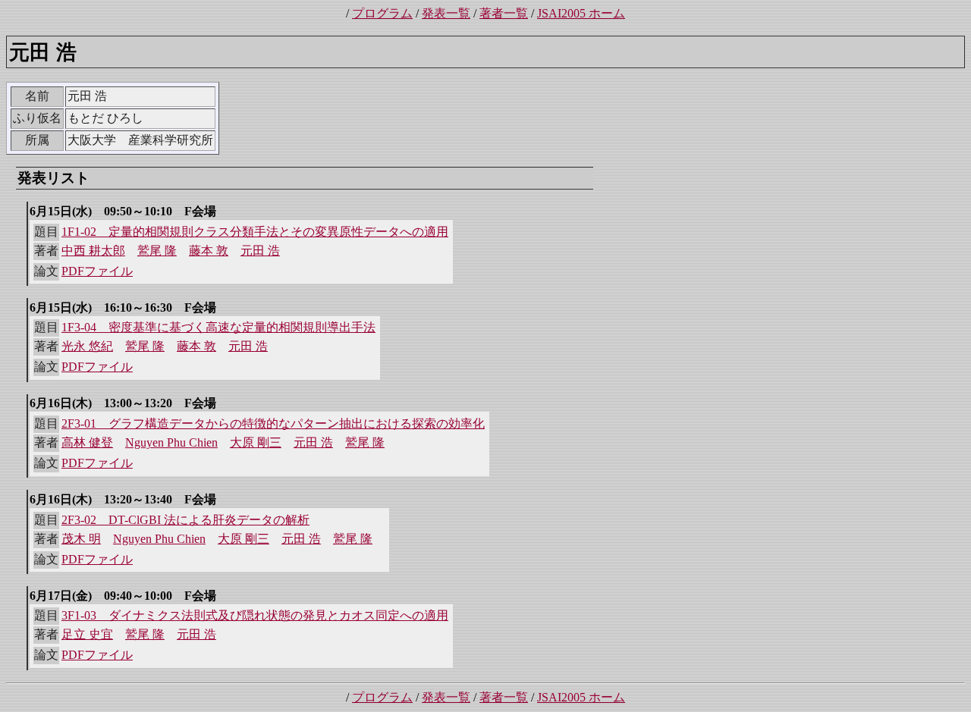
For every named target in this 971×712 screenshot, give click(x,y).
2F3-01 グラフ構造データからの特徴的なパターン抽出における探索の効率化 (273, 423)
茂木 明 (81, 538)
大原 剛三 (255, 442)
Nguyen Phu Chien (171, 442)
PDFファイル (97, 271)
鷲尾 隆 (157, 250)
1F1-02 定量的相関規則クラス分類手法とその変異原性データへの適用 (254, 231)
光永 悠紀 (87, 346)
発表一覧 (446, 13)
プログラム (382, 13)
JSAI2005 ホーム (581, 13)
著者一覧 (503, 13)
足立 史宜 (87, 634)
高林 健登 (87, 442)
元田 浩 (260, 250)
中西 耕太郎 (93, 250)
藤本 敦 (208, 250)
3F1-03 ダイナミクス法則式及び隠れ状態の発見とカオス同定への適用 (254, 615)
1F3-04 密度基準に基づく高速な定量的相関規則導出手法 (218, 327)
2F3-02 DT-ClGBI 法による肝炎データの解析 (185, 519)
